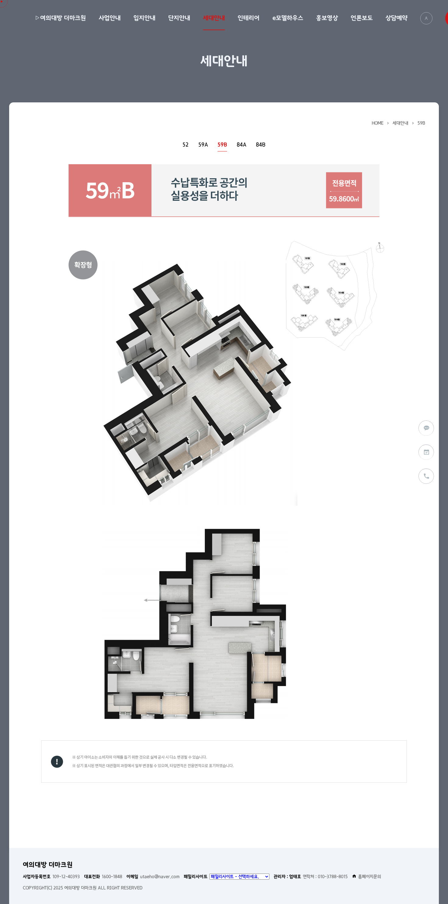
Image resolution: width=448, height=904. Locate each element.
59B (421, 123)
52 (186, 145)
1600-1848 (103, 876)
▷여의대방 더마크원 (60, 18)
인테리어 (249, 18)
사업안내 (110, 18)
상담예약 (396, 18)
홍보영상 (327, 18)
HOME (377, 123)
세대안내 (214, 18)
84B (260, 145)
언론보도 (362, 18)
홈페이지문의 (369, 876)
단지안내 (179, 18)
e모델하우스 (287, 18)
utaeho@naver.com (153, 876)
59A (203, 145)
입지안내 (144, 18)
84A (241, 145)
